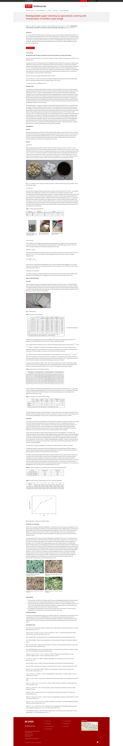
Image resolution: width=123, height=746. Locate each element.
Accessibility (66, 726)
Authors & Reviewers (40, 10)
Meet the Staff (48, 723)
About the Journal (30, 10)
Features (55, 10)
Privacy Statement (67, 721)
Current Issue (48, 721)
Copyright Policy (67, 723)
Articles (49, 10)
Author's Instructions (49, 726)
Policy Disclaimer (48, 729)
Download (30, 47)
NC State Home (30, 0)
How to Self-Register (64, 10)
